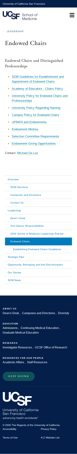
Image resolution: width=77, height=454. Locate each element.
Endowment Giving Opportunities (34, 143)
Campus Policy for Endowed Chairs (35, 115)
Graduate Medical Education (21, 332)
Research (10, 343)
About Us (9, 308)
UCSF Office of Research (51, 347)
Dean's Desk (17, 218)
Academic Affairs (13, 362)
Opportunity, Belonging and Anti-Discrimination (35, 264)
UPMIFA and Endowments (29, 122)
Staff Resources (37, 362)
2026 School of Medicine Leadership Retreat (37, 233)
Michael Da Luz (27, 153)
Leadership (15, 31)
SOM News (14, 280)
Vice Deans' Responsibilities (27, 225)
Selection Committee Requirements (35, 136)
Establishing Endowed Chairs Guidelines (37, 249)
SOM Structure (19, 187)
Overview (13, 179)
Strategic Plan (16, 256)
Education (10, 323)
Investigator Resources (17, 347)
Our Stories (14, 272)
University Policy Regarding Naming (36, 108)
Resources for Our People (23, 358)
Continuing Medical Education (40, 327)
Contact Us (17, 202)
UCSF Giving (18, 376)
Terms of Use (10, 437)
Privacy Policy (48, 429)
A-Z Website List (50, 437)
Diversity (63, 313)
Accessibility (9, 429)
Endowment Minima (25, 129)
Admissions (10, 327)
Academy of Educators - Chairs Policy (37, 88)
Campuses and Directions (25, 194)
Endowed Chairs (20, 241)
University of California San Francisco (24, 3)
